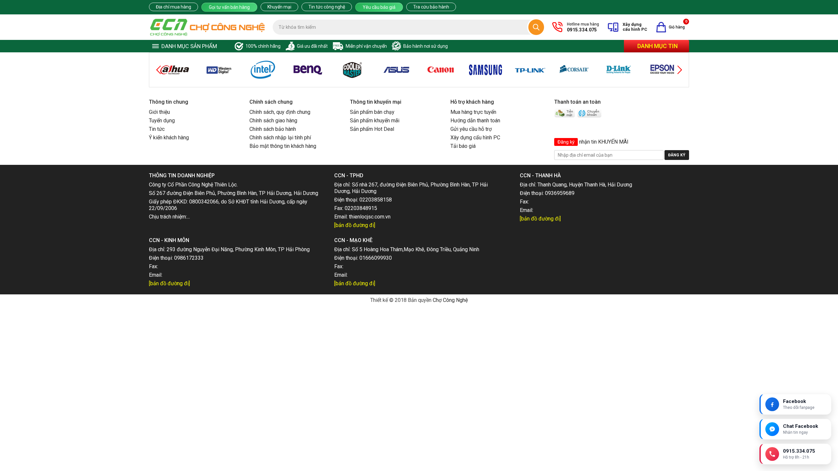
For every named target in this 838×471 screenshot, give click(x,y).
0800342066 (204, 202)
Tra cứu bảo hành (431, 6)
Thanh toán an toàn (577, 102)
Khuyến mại (279, 6)
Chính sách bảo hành (272, 129)
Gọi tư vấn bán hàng (229, 7)
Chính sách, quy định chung (279, 112)
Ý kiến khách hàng (169, 137)
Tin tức (157, 129)
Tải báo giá (463, 146)
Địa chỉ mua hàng (173, 6)
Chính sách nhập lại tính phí (280, 137)
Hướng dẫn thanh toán (475, 120)
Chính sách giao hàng (273, 120)
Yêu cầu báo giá (379, 7)
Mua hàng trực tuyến (473, 112)
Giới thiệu (159, 112)
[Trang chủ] (207, 27)
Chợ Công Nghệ (450, 300)
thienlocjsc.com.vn (370, 217)
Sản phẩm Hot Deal (372, 129)
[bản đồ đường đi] (354, 225)
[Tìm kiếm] (536, 27)
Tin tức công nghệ (326, 6)
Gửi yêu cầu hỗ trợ (471, 129)
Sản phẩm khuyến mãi (374, 120)
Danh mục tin (657, 46)
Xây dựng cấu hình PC (475, 137)
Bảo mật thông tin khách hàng (282, 146)
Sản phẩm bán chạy (372, 112)
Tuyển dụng (162, 120)
